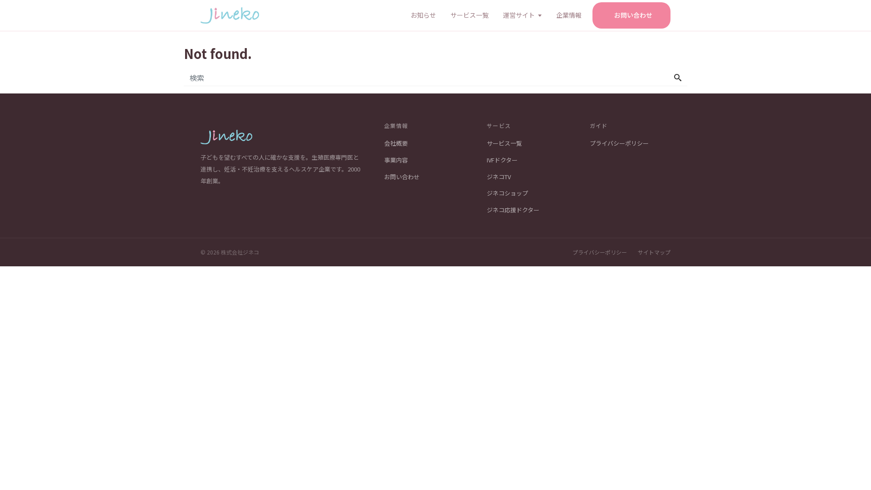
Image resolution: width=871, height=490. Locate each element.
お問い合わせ (633, 15)
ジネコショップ (507, 193)
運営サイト (519, 15)
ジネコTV (499, 176)
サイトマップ (654, 252)
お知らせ (423, 15)
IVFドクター (502, 160)
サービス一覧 (469, 15)
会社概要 (396, 143)
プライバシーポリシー (619, 143)
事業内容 (396, 160)
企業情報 (569, 15)
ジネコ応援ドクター (513, 210)
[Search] (678, 77)
